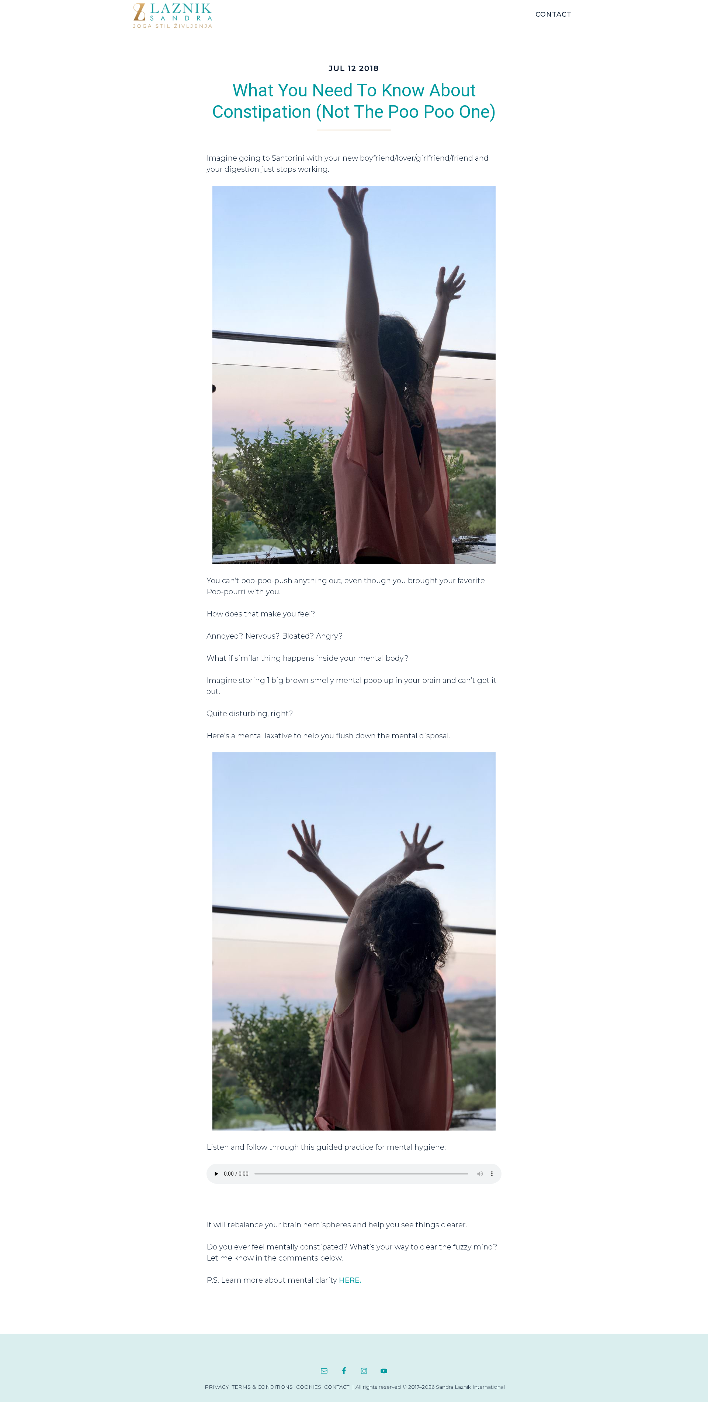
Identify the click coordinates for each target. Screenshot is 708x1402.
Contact (336, 1387)
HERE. (350, 1280)
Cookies (308, 1387)
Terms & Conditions (262, 1387)
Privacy (217, 1387)
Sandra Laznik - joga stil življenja (188, 15)
